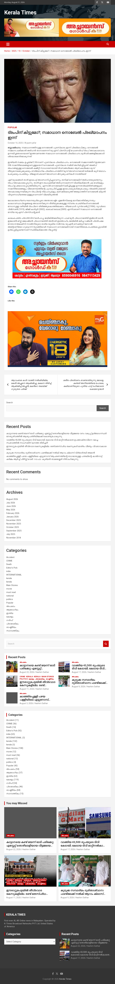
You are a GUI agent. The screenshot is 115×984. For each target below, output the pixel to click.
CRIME (9, 561)
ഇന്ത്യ (9, 613)
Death (9, 564)
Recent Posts (17, 657)
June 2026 (11, 506)
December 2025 (13, 520)
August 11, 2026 (27, 689)
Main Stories (12, 585)
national (10, 595)
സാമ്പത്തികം (12, 630)
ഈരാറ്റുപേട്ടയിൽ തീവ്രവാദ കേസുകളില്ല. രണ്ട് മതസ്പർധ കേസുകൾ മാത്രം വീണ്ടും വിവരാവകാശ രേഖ (26, 895)
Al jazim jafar (30, 143)
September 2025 (13, 530)
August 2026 (12, 499)
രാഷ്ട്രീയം (11, 627)
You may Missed (16, 803)
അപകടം (10, 606)
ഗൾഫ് (9, 620)
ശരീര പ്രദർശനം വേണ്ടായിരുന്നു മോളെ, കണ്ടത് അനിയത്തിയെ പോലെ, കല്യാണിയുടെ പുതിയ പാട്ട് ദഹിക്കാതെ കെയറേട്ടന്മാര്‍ (83, 384)
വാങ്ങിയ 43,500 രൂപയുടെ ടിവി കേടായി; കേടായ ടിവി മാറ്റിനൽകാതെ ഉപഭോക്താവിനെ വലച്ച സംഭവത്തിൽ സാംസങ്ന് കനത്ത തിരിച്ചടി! (84, 847)
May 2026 (10, 509)
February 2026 (12, 513)
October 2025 (12, 527)
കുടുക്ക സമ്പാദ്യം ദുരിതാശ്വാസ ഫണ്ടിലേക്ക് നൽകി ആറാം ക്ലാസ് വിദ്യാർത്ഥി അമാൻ (50, 452)
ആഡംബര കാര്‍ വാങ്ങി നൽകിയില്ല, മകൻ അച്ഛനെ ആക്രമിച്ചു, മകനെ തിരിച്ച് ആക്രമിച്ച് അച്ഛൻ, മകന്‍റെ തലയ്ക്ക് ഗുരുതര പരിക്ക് (31, 384)
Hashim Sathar (42, 672)
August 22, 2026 (27, 672)
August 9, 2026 (78, 686)
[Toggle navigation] (8, 44)
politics (9, 599)
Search (9, 402)
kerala (9, 578)
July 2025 (10, 534)
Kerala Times (20, 12)
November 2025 (13, 523)
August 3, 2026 (26, 703)
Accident (10, 557)
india (8, 571)
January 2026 (12, 516)
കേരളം (9, 616)
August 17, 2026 (79, 672)
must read (11, 592)
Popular (12, 127)
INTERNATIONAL (14, 574)
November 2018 (13, 537)
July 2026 (10, 502)
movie (9, 588)
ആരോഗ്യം (12, 609)
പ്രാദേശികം (12, 623)
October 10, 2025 (15, 143)
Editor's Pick (11, 568)
